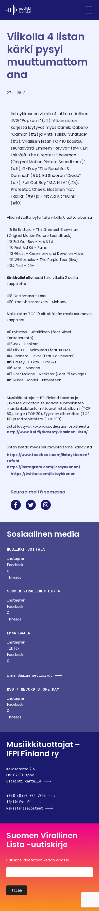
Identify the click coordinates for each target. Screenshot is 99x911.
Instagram (16, 558)
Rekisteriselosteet (24, 808)
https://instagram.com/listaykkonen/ (43, 466)
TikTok (13, 648)
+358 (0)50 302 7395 (26, 795)
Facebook (15, 564)
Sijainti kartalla (23, 781)
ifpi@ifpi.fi (18, 801)
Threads (14, 577)
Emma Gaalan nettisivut (29, 675)
